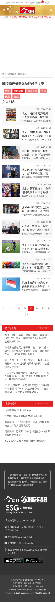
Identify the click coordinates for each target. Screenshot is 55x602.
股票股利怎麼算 (26, 17)
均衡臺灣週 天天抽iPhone (18, 410)
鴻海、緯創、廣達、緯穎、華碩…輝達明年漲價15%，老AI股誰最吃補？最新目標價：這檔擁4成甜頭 (27, 338)
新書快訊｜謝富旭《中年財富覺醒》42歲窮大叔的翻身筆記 (27, 433)
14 (37, 308)
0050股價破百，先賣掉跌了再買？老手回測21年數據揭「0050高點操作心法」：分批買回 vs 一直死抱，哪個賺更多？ (27, 389)
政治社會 (32, 90)
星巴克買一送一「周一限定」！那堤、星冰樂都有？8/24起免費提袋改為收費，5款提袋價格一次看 (27, 363)
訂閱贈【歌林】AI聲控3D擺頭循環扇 (23, 416)
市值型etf (14, 17)
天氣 (46, 17)
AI (50, 17)
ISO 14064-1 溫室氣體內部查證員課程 (25, 440)
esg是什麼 (38, 17)
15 (43, 308)
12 (25, 308)
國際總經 (22, 74)
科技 (43, 90)
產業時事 (12, 74)
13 (31, 308)
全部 (7, 90)
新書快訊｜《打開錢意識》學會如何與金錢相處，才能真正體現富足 (27, 424)
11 (19, 308)
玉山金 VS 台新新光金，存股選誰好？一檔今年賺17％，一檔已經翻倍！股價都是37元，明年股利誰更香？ (27, 376)
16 (49, 308)
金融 (16, 96)
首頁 (4, 74)
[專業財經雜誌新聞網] (27, 10)
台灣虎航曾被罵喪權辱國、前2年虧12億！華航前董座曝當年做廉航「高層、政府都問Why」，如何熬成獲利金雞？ (27, 351)
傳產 (7, 96)
